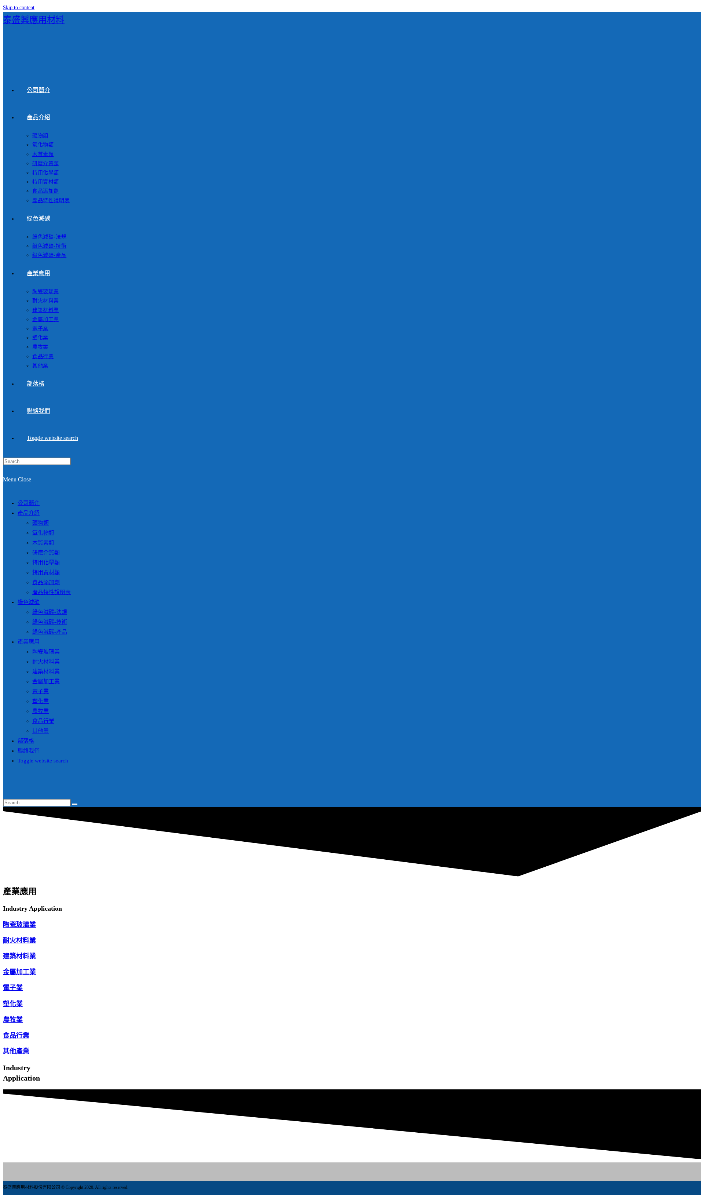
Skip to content (18, 7)
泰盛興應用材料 (34, 20)
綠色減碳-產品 (49, 632)
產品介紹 (29, 513)
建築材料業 (46, 671)
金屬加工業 (46, 681)
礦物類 (40, 523)
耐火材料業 (46, 661)
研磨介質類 (46, 553)
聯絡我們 (29, 751)
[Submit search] (74, 804)
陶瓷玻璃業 (46, 652)
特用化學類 (46, 562)
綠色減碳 (29, 602)
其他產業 (16, 1051)
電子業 (40, 691)
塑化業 (40, 701)
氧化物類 (43, 533)
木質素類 (43, 543)
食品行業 (43, 721)
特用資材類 (46, 572)
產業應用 (29, 642)
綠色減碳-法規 (49, 612)
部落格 (26, 741)
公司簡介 (29, 503)
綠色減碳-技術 (49, 622)
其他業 (40, 731)
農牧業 (40, 711)
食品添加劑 (46, 582)
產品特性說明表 (51, 592)
